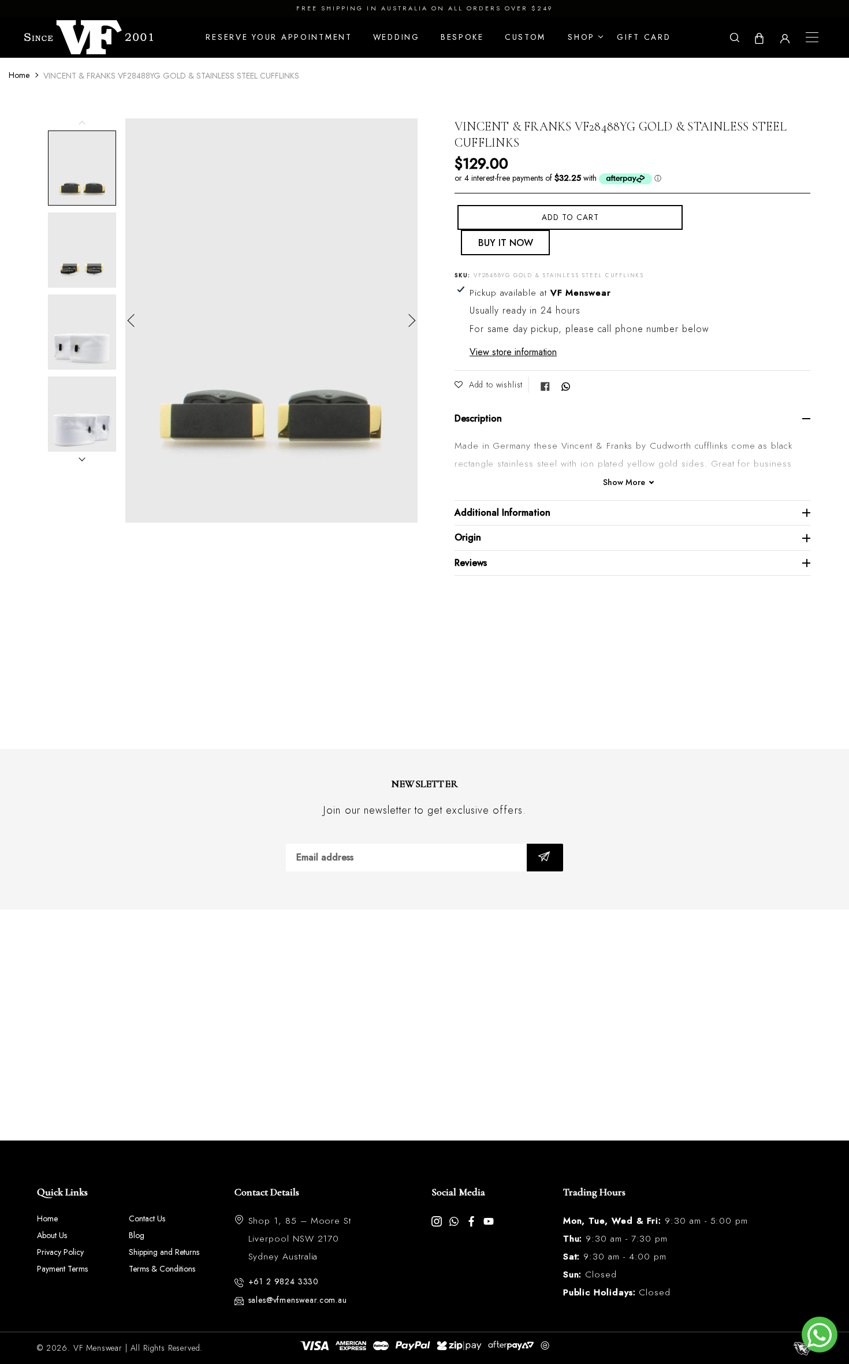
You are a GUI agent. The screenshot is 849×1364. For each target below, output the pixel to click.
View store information (513, 352)
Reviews (471, 562)
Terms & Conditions (162, 1268)
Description (478, 418)
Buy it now (505, 242)
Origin (468, 537)
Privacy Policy (60, 1252)
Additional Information (502, 512)
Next (409, 320)
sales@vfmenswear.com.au (297, 1300)
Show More (624, 482)
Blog (136, 1235)
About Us (52, 1235)
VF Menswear (97, 1348)
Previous (134, 320)
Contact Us (147, 1218)
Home (19, 75)
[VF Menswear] (88, 37)
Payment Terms (62, 1268)
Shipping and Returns (164, 1252)
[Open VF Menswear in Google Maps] (424, 1025)
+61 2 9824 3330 (283, 1281)
